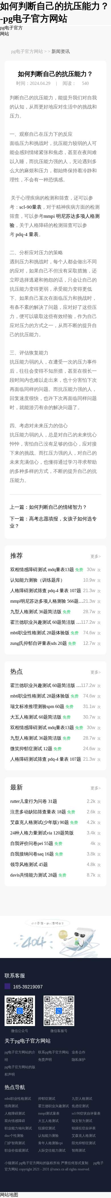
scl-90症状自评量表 (86, 1113)
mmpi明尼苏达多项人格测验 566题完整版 (51, 601)
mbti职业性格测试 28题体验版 (40, 632)
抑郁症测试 (46, 1099)
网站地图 (9, 1194)
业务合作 (78, 1052)
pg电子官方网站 (27, 51)
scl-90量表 (30, 207)
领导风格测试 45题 (29, 864)
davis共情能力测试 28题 (34, 875)
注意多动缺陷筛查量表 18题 (38, 811)
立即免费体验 (55, 945)
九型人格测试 (82, 1099)
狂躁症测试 (46, 1128)
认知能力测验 (48, 1136)
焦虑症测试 (80, 1106)
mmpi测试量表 (48, 1113)
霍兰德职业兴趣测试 (53, 1106)
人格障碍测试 (15, 1113)
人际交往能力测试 (51, 1150)
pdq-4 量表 (27, 234)
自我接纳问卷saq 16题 (32, 854)
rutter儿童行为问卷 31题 (33, 801)
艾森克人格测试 (84, 1136)
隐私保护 (78, 1060)
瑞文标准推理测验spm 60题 (37, 706)
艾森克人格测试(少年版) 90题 (40, 822)
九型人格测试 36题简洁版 (36, 611)
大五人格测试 (48, 1121)
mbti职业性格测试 (18, 1099)
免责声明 (45, 1060)
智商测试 (78, 1150)
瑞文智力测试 (82, 1121)
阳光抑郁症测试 (84, 1143)
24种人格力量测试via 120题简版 (42, 832)
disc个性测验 (14, 1136)
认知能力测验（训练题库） (37, 580)
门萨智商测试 (15, 1143)
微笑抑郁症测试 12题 (32, 748)
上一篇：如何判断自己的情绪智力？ (48, 507)
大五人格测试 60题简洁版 (36, 717)
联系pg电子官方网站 (53, 1052)
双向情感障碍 (15, 1121)
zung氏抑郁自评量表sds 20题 (39, 643)
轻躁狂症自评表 (84, 1128)
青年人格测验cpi (50, 1143)
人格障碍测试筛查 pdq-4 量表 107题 (45, 590)
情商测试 (11, 1106)
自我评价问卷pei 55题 (32, 843)
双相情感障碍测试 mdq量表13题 (42, 569)
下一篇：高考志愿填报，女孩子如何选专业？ (53, 522)
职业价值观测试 (16, 1150)
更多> (96, 556)
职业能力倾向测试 (18, 1128)
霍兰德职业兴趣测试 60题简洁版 (43, 622)
